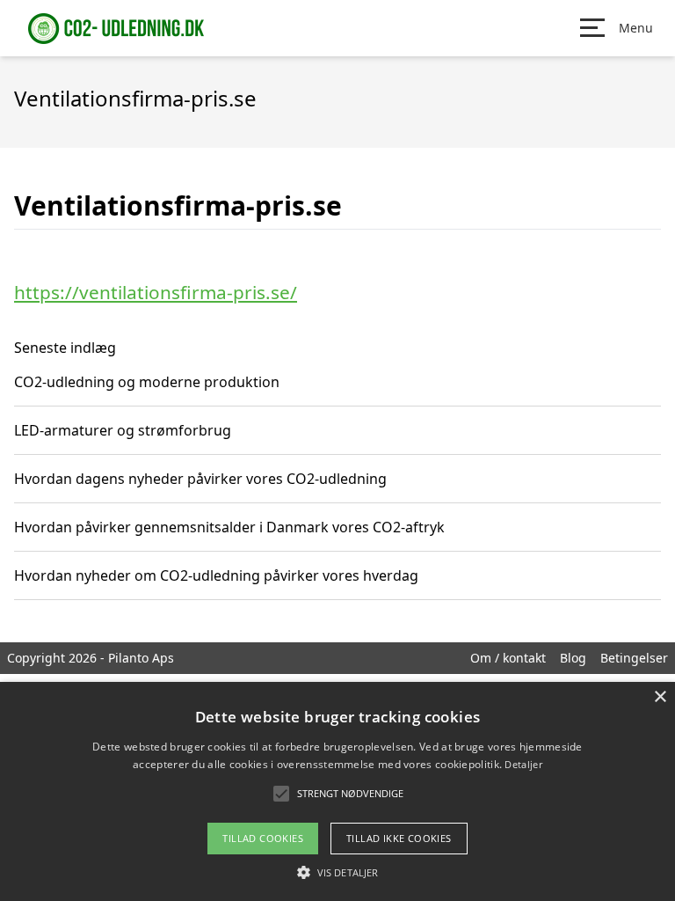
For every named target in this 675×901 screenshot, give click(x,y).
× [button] (659, 697)
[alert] (337, 791)
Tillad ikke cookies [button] (399, 838)
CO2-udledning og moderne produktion (146, 382)
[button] (337, 872)
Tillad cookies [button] (262, 838)
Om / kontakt (508, 657)
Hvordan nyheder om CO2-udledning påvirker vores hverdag (216, 575)
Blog (573, 657)
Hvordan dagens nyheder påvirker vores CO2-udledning (200, 478)
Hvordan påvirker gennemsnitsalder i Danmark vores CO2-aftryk (229, 527)
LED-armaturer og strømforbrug (122, 430)
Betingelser (634, 657)
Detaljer (522, 764)
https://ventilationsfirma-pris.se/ (155, 292)
